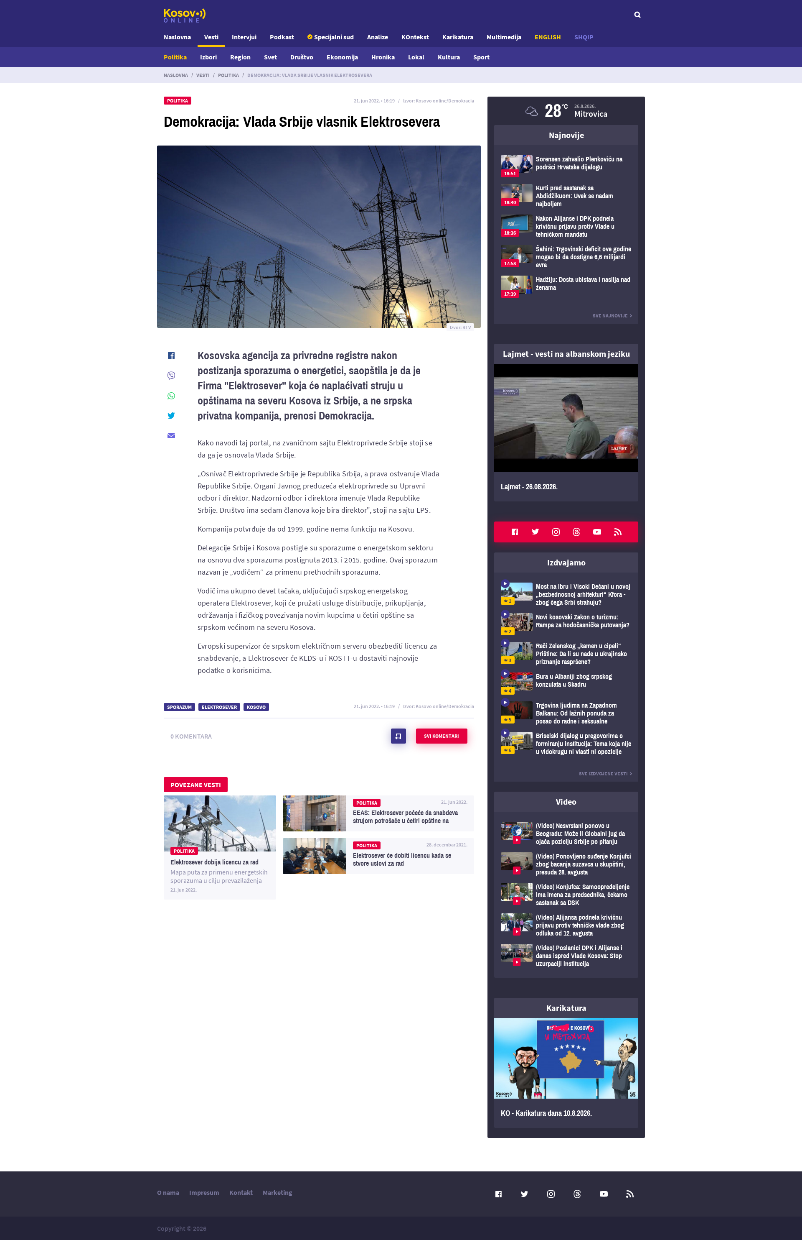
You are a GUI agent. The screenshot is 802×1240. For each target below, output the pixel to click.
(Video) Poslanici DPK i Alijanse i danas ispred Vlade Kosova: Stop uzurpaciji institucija (566, 956)
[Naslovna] (185, 15)
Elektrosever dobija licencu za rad (220, 847)
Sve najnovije (610, 315)
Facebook (515, 532)
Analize (377, 37)
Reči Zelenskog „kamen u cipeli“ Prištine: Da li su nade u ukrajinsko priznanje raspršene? (566, 654)
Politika (175, 57)
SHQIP (584, 37)
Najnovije (566, 135)
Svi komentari (441, 736)
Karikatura (457, 37)
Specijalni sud (334, 37)
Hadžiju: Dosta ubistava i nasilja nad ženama (566, 287)
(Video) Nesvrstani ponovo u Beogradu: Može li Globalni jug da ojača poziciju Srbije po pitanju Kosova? (566, 834)
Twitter (535, 532)
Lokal (416, 57)
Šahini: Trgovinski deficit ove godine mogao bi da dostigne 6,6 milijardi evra (566, 257)
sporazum (179, 707)
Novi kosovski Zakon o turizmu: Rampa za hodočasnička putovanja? (566, 624)
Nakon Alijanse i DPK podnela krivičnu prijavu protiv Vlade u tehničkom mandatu (566, 226)
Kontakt (241, 1192)
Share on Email (171, 435)
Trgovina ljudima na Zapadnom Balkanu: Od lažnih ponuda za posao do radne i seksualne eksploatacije (566, 713)
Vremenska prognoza (566, 111)
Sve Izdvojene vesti (603, 773)
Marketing (277, 1192)
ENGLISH (548, 37)
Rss (618, 532)
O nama (168, 1192)
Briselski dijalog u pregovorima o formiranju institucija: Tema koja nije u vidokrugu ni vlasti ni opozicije (566, 744)
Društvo (301, 57)
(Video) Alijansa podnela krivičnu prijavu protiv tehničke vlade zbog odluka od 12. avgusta (566, 925)
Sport (481, 57)
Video (566, 801)
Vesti (211, 37)
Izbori (208, 57)
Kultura (449, 57)
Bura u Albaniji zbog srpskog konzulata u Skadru (566, 683)
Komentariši (398, 736)
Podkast (282, 37)
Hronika (383, 57)
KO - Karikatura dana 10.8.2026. (566, 1073)
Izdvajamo (566, 562)
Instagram (556, 532)
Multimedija (504, 37)
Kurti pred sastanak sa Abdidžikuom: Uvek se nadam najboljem (566, 196)
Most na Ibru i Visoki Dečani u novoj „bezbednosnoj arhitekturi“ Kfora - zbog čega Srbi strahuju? (566, 594)
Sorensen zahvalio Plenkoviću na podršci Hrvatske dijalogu (566, 166)
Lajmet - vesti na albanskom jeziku (566, 353)
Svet (270, 57)
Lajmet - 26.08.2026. (566, 432)
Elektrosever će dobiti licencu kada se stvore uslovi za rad (378, 856)
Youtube (597, 532)
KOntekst (415, 37)
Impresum (204, 1192)
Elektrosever (219, 707)
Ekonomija (342, 57)
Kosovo (256, 707)
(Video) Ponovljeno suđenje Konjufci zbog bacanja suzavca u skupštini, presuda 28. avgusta (566, 864)
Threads (576, 532)
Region (240, 57)
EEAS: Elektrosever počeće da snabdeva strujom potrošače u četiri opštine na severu (378, 813)
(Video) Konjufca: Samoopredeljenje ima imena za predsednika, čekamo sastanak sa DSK (566, 895)
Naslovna (177, 37)
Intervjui (244, 37)
